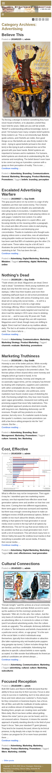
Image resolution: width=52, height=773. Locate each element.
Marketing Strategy (11, 342)
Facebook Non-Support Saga (24, 771)
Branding (27, 173)
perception (44, 179)
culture (5, 438)
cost (16, 553)
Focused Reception (19, 681)
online (5, 265)
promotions (36, 345)
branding (33, 179)
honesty (13, 438)
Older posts (8, 760)
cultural (25, 668)
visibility (22, 752)
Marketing (15, 176)
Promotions (7, 179)
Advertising (16, 173)
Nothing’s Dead (15, 275)
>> (47, 19)
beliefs (25, 179)
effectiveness (25, 553)
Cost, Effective (15, 449)
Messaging (26, 176)
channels (6, 345)
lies (19, 438)
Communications (41, 173)
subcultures (7, 671)
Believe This (13, 35)
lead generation (39, 553)
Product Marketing (41, 176)
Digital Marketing (31, 258)
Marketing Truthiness (21, 356)
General (5, 176)
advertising (24, 261)
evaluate (15, 345)
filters (4, 752)
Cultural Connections (21, 564)
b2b (10, 553)
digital (33, 261)
